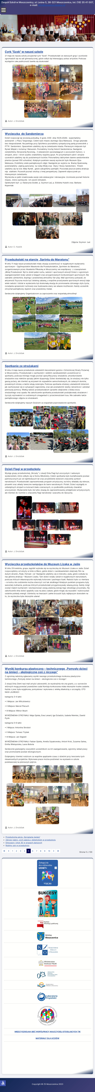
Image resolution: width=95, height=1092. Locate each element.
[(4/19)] (24, 91)
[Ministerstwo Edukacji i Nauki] (47, 963)
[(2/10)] (41, 417)
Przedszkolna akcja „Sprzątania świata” (23, 837)
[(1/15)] (17, 200)
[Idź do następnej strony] (54, 851)
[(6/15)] (47, 218)
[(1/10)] (21, 417)
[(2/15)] (40, 200)
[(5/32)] (47, 323)
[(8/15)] (47, 232)
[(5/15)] (24, 218)
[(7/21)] (79, 794)
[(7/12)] (35, 539)
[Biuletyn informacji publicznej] (47, 924)
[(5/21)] (35, 794)
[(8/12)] (59, 539)
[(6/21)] (59, 794)
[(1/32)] (24, 305)
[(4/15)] (82, 200)
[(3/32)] (70, 305)
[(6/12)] (70, 525)
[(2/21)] (47, 774)
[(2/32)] (47, 305)
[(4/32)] (24, 323)
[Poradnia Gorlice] (47, 1016)
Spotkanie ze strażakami (21, 366)
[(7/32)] (35, 341)
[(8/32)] (59, 341)
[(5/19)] (47, 91)
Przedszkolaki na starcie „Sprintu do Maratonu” (37, 259)
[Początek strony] (91, 1087)
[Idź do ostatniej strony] (58, 851)
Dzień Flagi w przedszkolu (22, 469)
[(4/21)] (15, 794)
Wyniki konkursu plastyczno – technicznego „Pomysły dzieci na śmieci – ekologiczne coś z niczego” (46, 670)
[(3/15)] (64, 200)
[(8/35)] (59, 644)
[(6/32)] (70, 323)
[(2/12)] (43, 507)
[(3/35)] (70, 608)
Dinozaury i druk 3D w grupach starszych (24, 842)
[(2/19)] (47, 73)
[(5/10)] (18, 441)
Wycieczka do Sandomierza (24, 133)
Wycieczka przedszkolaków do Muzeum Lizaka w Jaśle (42, 564)
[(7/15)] (70, 218)
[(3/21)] (70, 774)
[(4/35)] (24, 626)
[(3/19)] (70, 73)
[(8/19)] (59, 109)
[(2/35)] (47, 608)
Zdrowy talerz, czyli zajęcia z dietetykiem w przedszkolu (31, 840)
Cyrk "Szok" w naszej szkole (24, 51)
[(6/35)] (70, 626)
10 (49, 851)
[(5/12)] (47, 525)
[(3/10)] (59, 417)
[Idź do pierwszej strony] (4, 851)
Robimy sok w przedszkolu (17, 845)
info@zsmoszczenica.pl (51, 5)
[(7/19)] (35, 109)
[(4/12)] (24, 525)
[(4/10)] (76, 417)
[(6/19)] (70, 91)
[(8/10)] (79, 441)
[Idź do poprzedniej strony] (9, 851)
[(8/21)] (47, 815)
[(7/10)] (62, 441)
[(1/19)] (24, 73)
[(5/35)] (47, 626)
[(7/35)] (35, 644)
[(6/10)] (41, 441)
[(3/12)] (67, 507)
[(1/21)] (24, 774)
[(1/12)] (24, 507)
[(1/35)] (24, 608)
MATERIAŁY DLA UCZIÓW (47, 1038)
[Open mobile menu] (3, 10)
